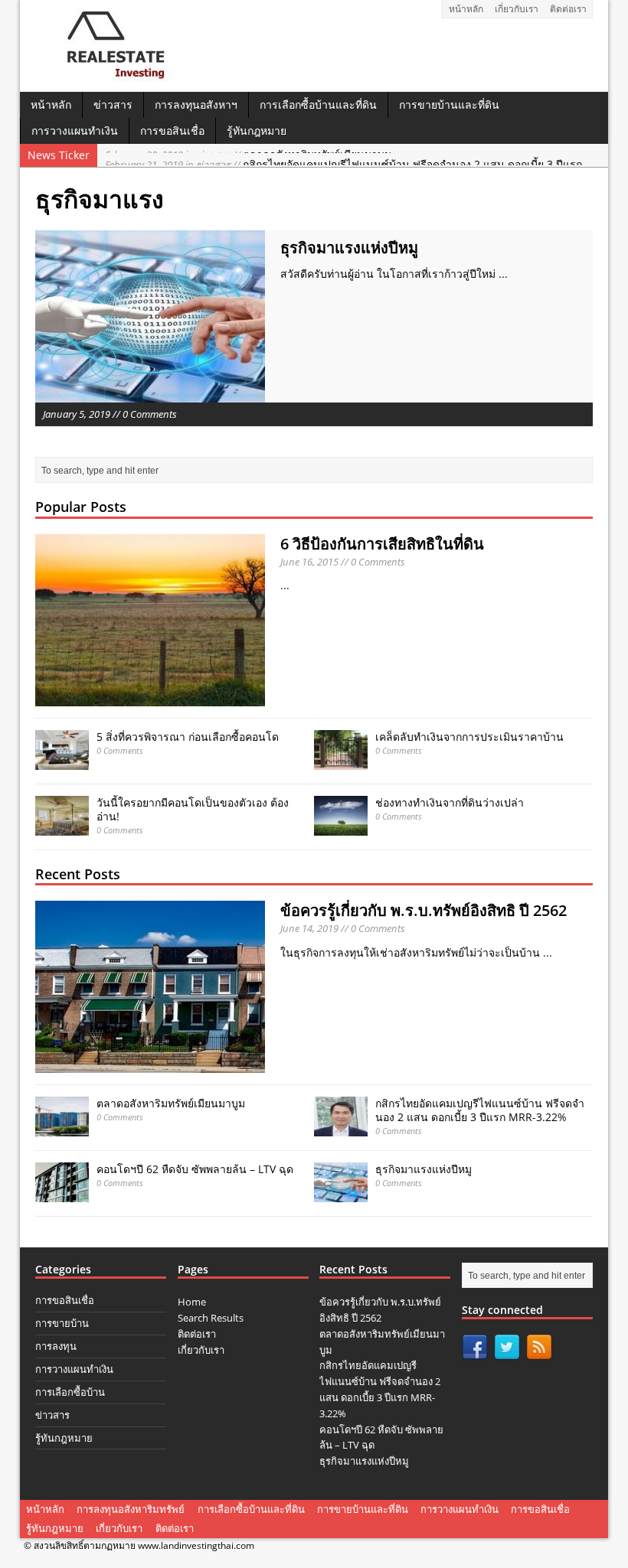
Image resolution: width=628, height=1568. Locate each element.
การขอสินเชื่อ (172, 130)
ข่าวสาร (112, 104)
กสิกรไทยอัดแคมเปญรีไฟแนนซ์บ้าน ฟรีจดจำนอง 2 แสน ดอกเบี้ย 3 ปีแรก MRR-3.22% (479, 1110)
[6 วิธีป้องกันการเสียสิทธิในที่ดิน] (150, 696)
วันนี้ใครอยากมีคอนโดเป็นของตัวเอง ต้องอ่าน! (192, 809)
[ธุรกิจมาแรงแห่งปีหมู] (341, 1193)
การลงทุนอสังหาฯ (196, 104)
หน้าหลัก (466, 8)
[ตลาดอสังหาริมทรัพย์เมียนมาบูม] (62, 1127)
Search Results (211, 1318)
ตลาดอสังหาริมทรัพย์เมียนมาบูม (170, 1103)
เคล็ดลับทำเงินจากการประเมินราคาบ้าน (469, 736)
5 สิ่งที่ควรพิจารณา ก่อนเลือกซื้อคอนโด (187, 736)
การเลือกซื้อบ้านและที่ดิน (318, 104)
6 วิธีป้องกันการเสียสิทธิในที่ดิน (382, 543)
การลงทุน (56, 1346)
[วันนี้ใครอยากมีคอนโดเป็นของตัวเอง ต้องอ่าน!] (62, 827)
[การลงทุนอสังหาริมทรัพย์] (110, 75)
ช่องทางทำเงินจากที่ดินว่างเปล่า (449, 802)
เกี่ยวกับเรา (516, 8)
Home (192, 1302)
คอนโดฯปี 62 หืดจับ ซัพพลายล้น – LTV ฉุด (194, 1169)
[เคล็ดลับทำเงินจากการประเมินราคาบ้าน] (341, 761)
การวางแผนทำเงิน (74, 130)
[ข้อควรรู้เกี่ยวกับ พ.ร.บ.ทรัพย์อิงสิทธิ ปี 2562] (150, 1064)
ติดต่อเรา (568, 8)
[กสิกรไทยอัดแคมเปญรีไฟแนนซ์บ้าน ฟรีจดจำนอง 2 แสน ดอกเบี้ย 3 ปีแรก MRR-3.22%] (341, 1127)
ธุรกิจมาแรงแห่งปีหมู (349, 247)
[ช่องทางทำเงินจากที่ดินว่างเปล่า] (341, 827)
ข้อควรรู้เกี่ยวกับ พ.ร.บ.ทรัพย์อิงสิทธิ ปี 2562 (423, 910)
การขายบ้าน (62, 1323)
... (503, 273)
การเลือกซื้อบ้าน (70, 1392)
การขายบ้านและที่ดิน (449, 104)
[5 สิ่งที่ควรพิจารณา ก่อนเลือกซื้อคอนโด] (62, 761)
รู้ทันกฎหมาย (256, 130)
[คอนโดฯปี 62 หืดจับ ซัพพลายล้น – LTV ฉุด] (62, 1193)
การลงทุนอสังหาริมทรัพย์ (131, 1509)
